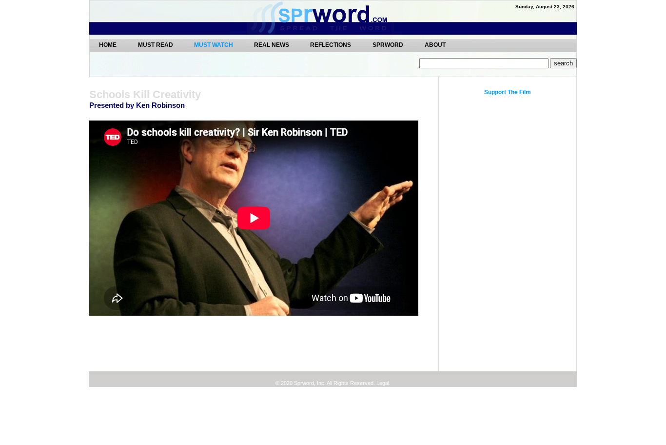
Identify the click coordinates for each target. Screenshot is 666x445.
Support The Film (507, 92)
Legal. (383, 383)
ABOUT (435, 44)
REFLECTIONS (330, 44)
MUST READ (156, 44)
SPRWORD (387, 44)
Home (108, 44)
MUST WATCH (214, 44)
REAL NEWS (272, 44)
